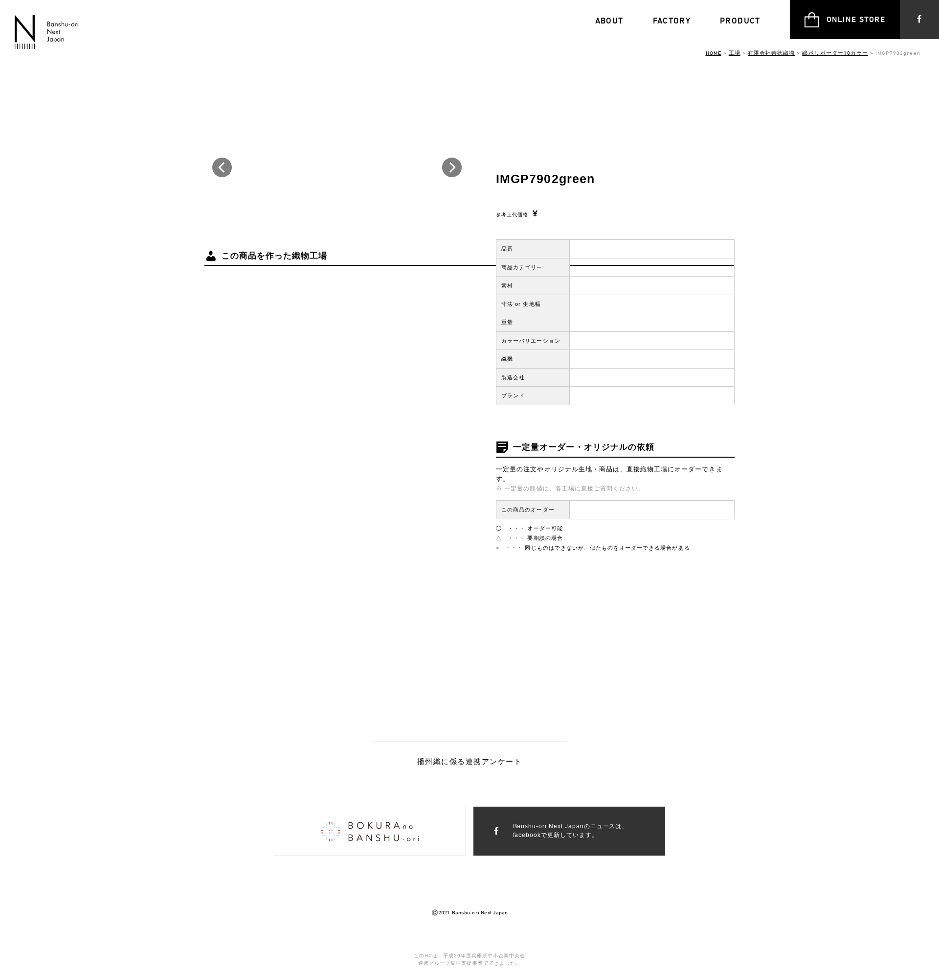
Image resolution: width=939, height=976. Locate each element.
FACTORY (672, 20)
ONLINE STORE (856, 19)
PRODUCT (740, 20)
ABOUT (609, 20)
